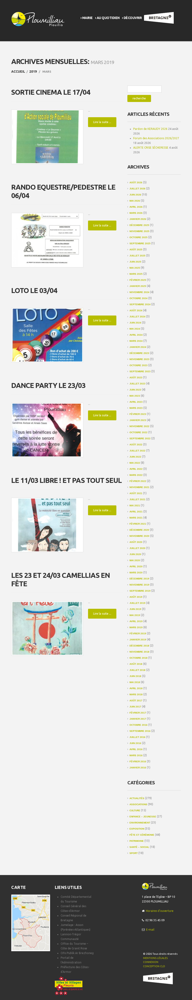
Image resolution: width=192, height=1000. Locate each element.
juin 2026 (135, 194)
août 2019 (135, 597)
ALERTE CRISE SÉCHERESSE (150, 147)
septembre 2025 (140, 243)
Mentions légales (155, 958)
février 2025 (137, 280)
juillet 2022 (137, 450)
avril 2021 (136, 511)
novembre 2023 (139, 359)
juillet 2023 (137, 383)
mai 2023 (134, 396)
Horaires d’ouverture (160, 910)
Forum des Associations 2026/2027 (156, 138)
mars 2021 (136, 517)
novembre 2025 (139, 231)
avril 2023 (136, 402)
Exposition (136, 828)
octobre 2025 (138, 237)
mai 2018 (134, 682)
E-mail (150, 929)
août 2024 (135, 310)
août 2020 (135, 542)
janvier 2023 (137, 420)
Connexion (150, 962)
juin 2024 (135, 322)
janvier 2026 (137, 219)
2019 (33, 71)
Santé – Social (139, 847)
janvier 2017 (137, 719)
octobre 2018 (138, 658)
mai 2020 (134, 560)
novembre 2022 (139, 426)
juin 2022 (135, 456)
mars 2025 (136, 274)
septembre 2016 (140, 731)
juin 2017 (135, 706)
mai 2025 (134, 268)
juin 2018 (135, 676)
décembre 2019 (139, 578)
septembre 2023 (140, 371)
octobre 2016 (138, 725)
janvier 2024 (137, 347)
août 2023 (135, 377)
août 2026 (135, 182)
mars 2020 (136, 572)
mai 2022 (134, 463)
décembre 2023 (139, 353)
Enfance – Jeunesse (142, 816)
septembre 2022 (140, 438)
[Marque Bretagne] (158, 978)
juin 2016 (135, 743)
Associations (138, 804)
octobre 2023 (138, 365)
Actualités (136, 798)
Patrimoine (136, 841)
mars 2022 (136, 475)
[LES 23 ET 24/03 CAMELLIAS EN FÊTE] (47, 628)
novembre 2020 (139, 536)
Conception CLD (154, 966)
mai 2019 (134, 615)
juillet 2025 (137, 255)
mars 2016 (136, 755)
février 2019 (137, 633)
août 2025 (135, 249)
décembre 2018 (139, 645)
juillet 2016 (137, 737)
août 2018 (135, 664)
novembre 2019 (139, 584)
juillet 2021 (137, 499)
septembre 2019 (140, 591)
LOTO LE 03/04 (34, 290)
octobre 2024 (138, 298)
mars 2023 (136, 408)
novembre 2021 (139, 487)
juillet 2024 (137, 316)
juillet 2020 (137, 548)
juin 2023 (135, 389)
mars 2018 (136, 694)
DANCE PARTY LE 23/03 (48, 385)
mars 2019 (136, 627)
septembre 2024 (140, 304)
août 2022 (135, 444)
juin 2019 (135, 609)
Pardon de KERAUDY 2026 (150, 128)
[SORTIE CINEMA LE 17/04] (47, 136)
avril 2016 (136, 749)
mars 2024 (136, 341)
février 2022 (137, 481)
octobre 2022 (138, 432)
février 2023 (137, 414)
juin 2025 (135, 261)
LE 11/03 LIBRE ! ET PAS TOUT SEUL (66, 480)
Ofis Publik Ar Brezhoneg (77, 953)
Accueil (18, 71)
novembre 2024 (139, 292)
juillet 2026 (137, 188)
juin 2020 (135, 554)
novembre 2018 (139, 651)
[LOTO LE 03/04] (47, 335)
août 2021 (135, 493)
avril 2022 (136, 469)
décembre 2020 (139, 530)
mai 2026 (134, 200)
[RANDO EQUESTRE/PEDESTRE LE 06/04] (47, 240)
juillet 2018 (137, 670)
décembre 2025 (139, 225)
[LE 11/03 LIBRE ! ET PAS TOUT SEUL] (47, 525)
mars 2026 (136, 213)
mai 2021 (134, 505)
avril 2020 (136, 566)
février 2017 (137, 712)
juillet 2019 (137, 603)
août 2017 (135, 700)
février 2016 (137, 761)
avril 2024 (136, 335)
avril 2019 (136, 621)
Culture (134, 810)
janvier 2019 (137, 639)
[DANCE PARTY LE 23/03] (47, 430)
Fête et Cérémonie (141, 835)
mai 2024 (134, 328)
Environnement (139, 822)
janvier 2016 (137, 767)
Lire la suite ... (102, 122)
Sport (133, 853)
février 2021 (137, 524)
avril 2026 (136, 207)
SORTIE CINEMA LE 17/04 (50, 92)
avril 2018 (136, 688)
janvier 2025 (137, 286)
